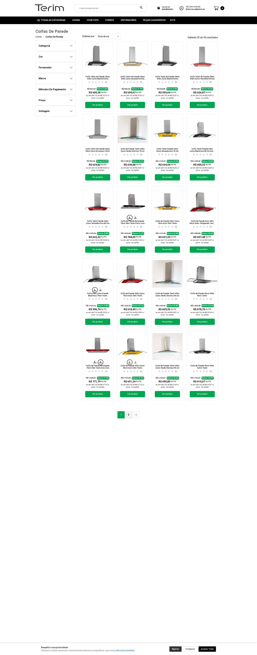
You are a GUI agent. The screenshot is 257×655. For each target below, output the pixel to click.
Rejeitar (175, 649)
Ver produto (97, 105)
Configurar (190, 649)
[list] (132, 218)
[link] (97, 76)
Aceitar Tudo (207, 649)
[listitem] (129, 217)
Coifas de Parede (54, 37)
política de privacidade (124, 650)
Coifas (39, 37)
